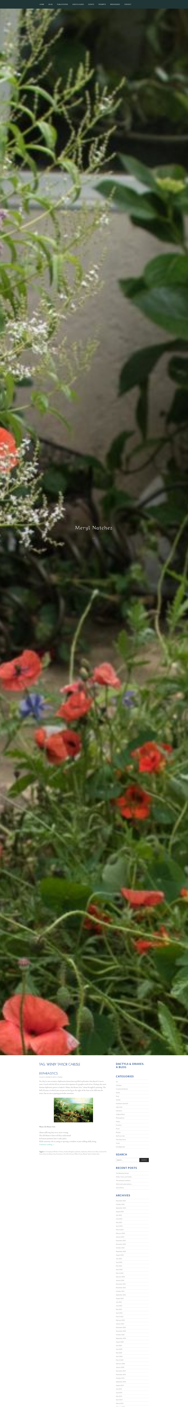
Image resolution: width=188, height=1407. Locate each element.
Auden (66, 1152)
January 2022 (120, 1280)
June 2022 (119, 1262)
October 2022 (120, 1248)
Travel (118, 1143)
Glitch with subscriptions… (124, 1184)
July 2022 (119, 1258)
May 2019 (119, 1396)
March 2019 (119, 1403)
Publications (62, 4)
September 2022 (121, 1251)
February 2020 (120, 1363)
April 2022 (119, 1269)
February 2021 (120, 1320)
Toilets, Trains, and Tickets (124, 1177)
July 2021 (119, 1302)
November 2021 (121, 1287)
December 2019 (121, 1371)
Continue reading (46, 1144)
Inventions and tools (122, 1103)
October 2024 (120, 1204)
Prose (117, 1128)
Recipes (118, 1132)
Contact (127, 4)
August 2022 (120, 1255)
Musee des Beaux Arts (49, 1154)
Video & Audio (78, 4)
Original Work (120, 1114)
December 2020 (121, 1327)
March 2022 (119, 1273)
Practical (118, 1125)
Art (117, 1082)
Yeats (98, 1154)
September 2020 (121, 1338)
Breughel (71, 1152)
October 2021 (120, 1291)
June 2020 (119, 1349)
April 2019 (119, 1400)
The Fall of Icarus (68, 1154)
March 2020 (119, 1360)
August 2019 (120, 1385)
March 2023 (119, 1229)
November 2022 (121, 1244)
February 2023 (120, 1233)
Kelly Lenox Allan (93, 1152)
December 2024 (121, 1201)
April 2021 (119, 1313)
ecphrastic (77, 1152)
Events (91, 4)
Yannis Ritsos (120, 1187)
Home (42, 4)
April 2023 (119, 1226)
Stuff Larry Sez (120, 1136)
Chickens (119, 1085)
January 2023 (120, 1237)
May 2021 (119, 1309)
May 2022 (119, 1266)
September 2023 (121, 1208)
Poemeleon (59, 1154)
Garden (118, 1100)
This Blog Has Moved (122, 1173)
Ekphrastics (48, 1073)
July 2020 (119, 1345)
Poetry (60, 1077)
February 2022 (120, 1277)
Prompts (102, 4)
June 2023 (119, 1219)
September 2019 (121, 1382)
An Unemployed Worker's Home (53, 1152)
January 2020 (120, 1367)
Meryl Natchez (94, 527)
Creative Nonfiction (122, 1089)
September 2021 (121, 1295)
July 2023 (119, 1215)
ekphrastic (84, 1152)
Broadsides (115, 4)
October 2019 (120, 1378)
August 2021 (120, 1298)
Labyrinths (119, 1107)
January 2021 (120, 1324)
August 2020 (120, 1342)
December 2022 (121, 1240)
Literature (119, 1110)
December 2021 (121, 1284)
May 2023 (119, 1222)
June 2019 (119, 1392)
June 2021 (119, 1306)
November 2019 (121, 1374)
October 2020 (120, 1334)
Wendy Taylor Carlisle (89, 1154)
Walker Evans (78, 1154)
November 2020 (121, 1331)
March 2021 (119, 1316)
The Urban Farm (121, 1139)
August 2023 (120, 1211)
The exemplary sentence (123, 1180)
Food (117, 1096)
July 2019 (119, 1389)
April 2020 (119, 1356)
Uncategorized (120, 1147)
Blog (51, 4)
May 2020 (119, 1353)
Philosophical (120, 1118)
